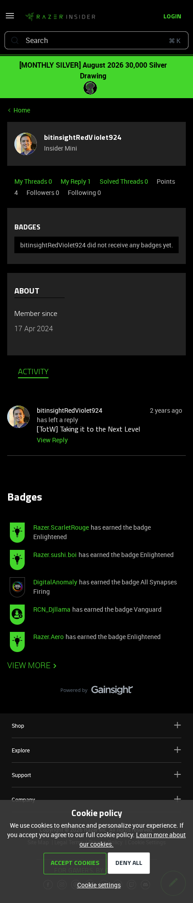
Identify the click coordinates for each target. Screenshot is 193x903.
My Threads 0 (33, 181)
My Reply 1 (76, 181)
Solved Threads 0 (124, 181)
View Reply (52, 440)
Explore (21, 750)
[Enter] (14, 40)
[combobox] (96, 40)
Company (23, 799)
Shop (18, 725)
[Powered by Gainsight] (97, 692)
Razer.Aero (48, 636)
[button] (9, 18)
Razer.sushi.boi (55, 554)
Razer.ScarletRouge (61, 527)
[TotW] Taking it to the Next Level (88, 429)
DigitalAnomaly (55, 582)
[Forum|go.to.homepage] (60, 17)
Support (21, 774)
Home (21, 110)
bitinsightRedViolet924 (83, 138)
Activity (33, 372)
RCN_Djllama (51, 609)
